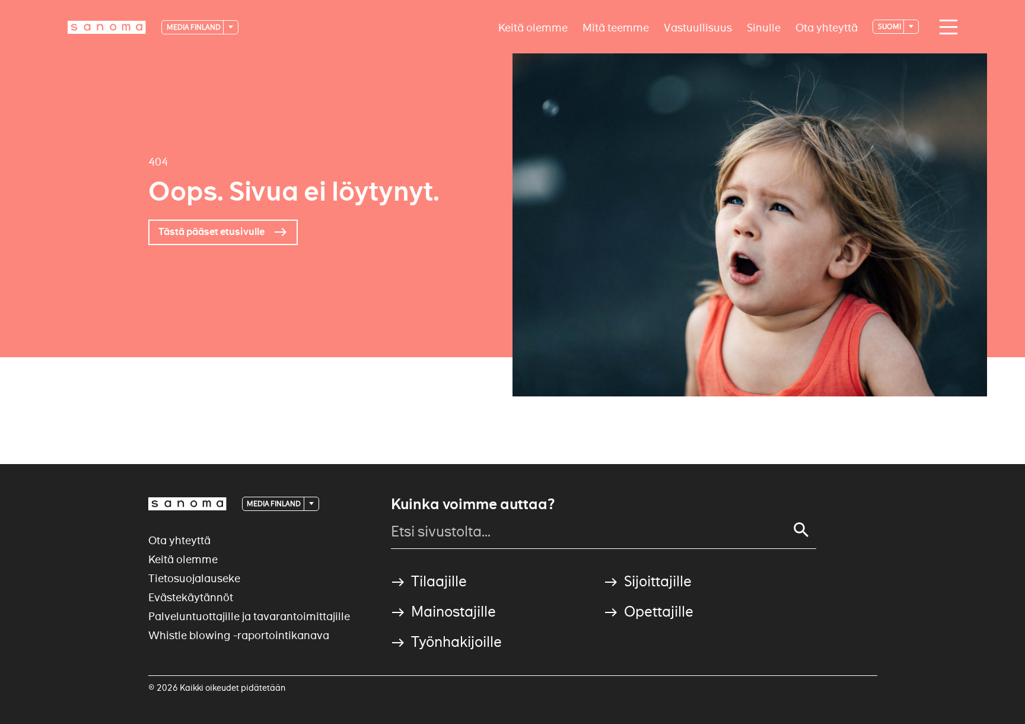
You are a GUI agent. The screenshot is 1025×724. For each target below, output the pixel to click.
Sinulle (764, 27)
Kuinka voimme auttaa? (473, 504)
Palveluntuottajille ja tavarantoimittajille (249, 616)
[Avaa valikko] (945, 27)
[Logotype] (187, 503)
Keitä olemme (533, 27)
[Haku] (801, 530)
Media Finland (194, 27)
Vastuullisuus (698, 27)
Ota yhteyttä (826, 27)
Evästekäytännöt (190, 597)
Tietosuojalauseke (194, 578)
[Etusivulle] (107, 27)
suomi (890, 26)
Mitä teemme (615, 27)
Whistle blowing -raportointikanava (238, 635)
